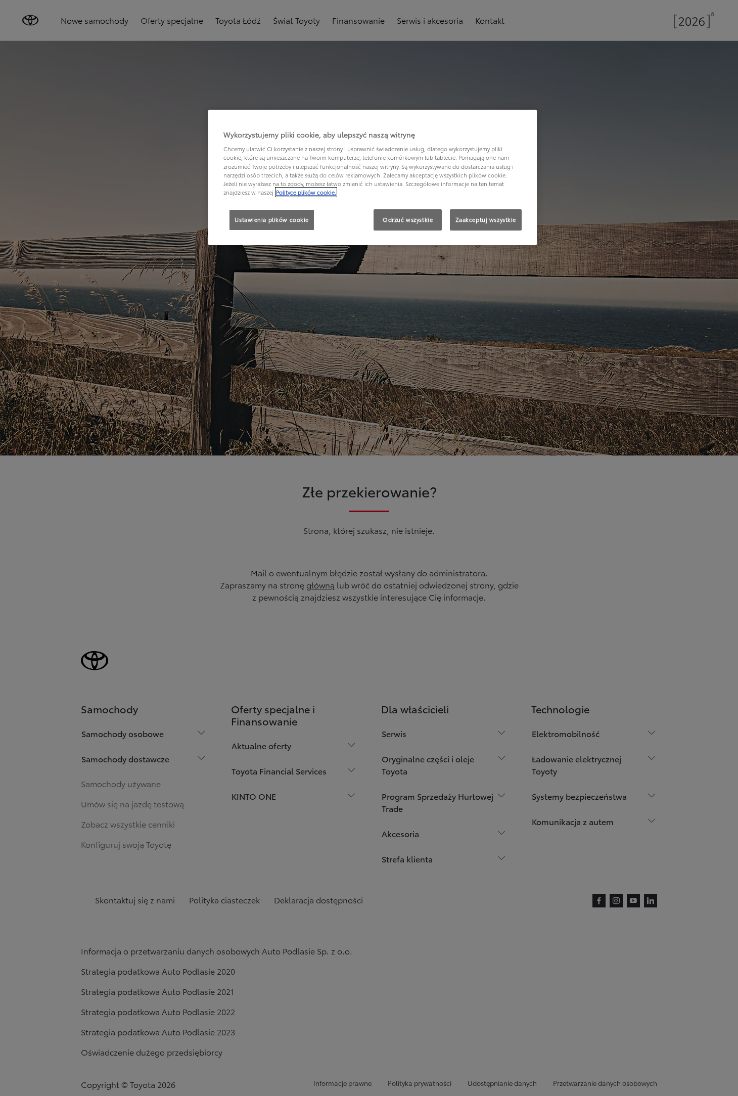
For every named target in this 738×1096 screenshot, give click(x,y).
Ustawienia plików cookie (272, 219)
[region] (372, 177)
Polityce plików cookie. (306, 192)
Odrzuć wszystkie (408, 219)
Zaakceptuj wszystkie (485, 219)
